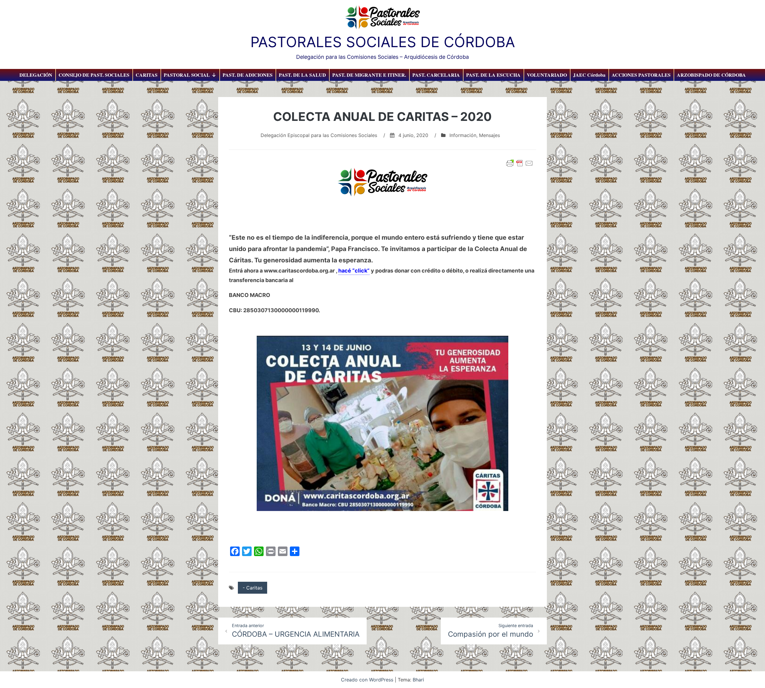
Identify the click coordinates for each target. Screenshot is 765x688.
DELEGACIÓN (35, 74)
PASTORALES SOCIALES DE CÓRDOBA (382, 42)
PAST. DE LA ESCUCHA (493, 74)
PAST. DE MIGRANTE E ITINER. (369, 74)
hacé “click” (354, 270)
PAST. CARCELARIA (436, 74)
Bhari (418, 680)
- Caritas (252, 588)
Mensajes (489, 135)
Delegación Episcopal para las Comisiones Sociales (319, 135)
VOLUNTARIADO (547, 74)
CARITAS (146, 74)
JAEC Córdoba (589, 74)
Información (462, 135)
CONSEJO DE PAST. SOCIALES (94, 74)
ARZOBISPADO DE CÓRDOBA (711, 74)
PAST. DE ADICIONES (248, 74)
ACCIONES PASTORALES (641, 74)
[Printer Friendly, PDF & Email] (519, 163)
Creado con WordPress (368, 680)
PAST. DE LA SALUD (302, 74)
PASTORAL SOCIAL (187, 74)
